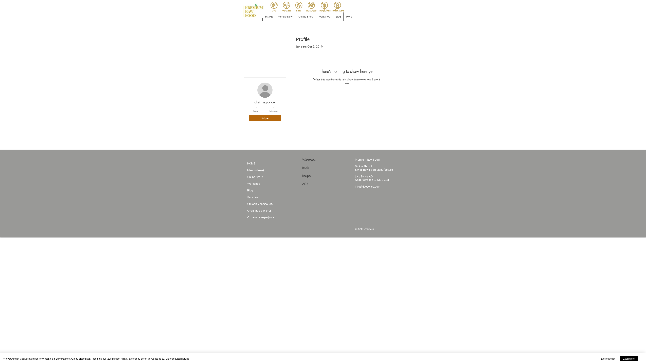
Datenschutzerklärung (177, 358)
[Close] (642, 358)
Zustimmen (629, 358)
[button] (632, 12)
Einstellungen (608, 358)
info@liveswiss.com (331, 164)
